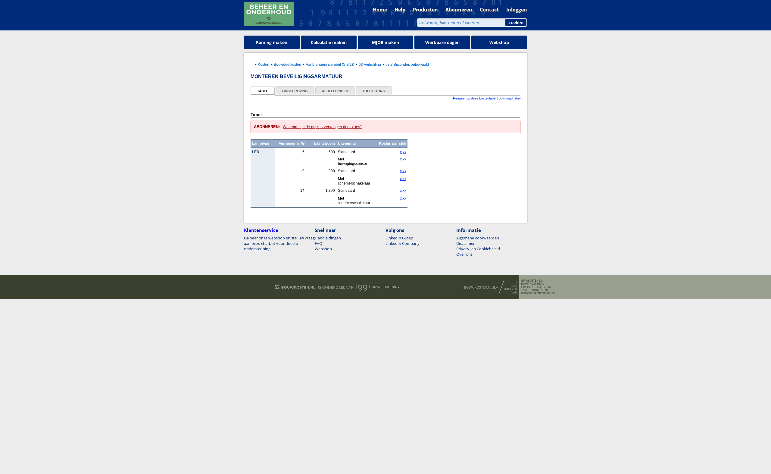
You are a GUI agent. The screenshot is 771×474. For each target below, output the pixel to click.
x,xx (403, 152)
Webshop (499, 42)
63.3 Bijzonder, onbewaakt (407, 64)
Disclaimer (465, 243)
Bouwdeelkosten (287, 64)
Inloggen (516, 9)
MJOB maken (385, 42)
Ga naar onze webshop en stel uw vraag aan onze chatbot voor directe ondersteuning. (279, 243)
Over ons (464, 254)
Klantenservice (261, 230)
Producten (425, 9)
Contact (489, 9)
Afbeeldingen (335, 91)
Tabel (262, 91)
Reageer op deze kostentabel (474, 98)
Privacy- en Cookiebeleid (478, 248)
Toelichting (373, 91)
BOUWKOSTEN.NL (532, 284)
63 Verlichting (370, 64)
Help (400, 9)
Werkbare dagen (442, 42)
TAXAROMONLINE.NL (534, 290)
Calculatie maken (329, 42)
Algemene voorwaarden (477, 238)
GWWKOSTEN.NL (532, 281)
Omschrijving (295, 91)
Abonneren (458, 9)
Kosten (263, 64)
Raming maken (271, 42)
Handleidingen (328, 238)
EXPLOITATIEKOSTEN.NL (536, 287)
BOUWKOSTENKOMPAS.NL (538, 293)
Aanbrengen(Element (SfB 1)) (330, 64)
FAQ (318, 243)
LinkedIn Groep (399, 238)
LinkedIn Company (403, 243)
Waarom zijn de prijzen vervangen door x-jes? (322, 127)
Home (380, 9)
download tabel (509, 98)
